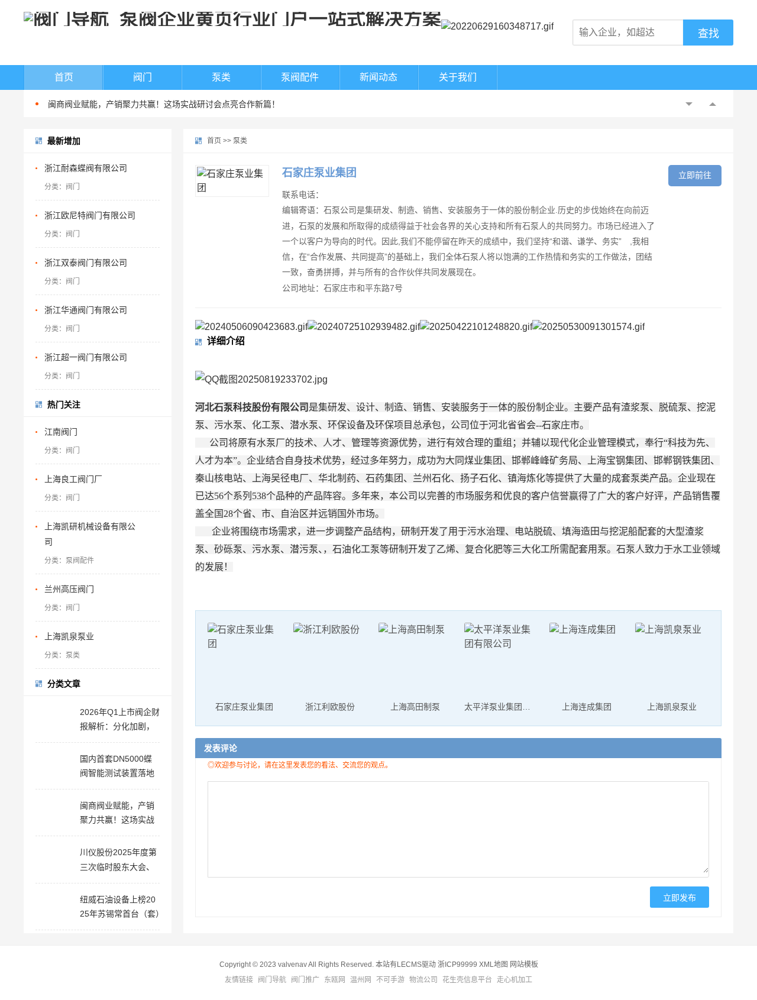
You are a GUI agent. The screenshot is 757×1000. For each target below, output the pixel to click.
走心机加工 (514, 980)
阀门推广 (305, 980)
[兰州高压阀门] (151, 589)
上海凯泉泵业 (69, 636)
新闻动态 (378, 77)
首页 (63, 77)
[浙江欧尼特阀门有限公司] (151, 215)
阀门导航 (272, 980)
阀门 (142, 77)
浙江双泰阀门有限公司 (85, 262)
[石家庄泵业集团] (232, 181)
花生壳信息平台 (467, 980)
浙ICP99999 (457, 964)
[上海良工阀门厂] (151, 479)
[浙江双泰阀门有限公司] (151, 262)
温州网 (360, 980)
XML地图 (493, 964)
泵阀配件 (300, 77)
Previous (689, 104)
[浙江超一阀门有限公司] (151, 357)
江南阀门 (60, 431)
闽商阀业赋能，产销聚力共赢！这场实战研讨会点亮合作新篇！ (164, 104)
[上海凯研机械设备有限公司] (151, 526)
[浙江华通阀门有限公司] (151, 310)
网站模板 (524, 964)
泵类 (221, 77)
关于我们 (458, 77)
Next (713, 104)
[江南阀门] (151, 432)
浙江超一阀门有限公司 (85, 357)
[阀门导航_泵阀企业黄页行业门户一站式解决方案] (232, 19)
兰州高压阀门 (69, 589)
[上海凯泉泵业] (151, 636)
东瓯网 (334, 980)
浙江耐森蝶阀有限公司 (85, 168)
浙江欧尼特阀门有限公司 (89, 215)
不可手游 (390, 980)
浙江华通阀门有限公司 (85, 310)
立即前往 (694, 175)
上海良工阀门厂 (73, 479)
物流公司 (423, 980)
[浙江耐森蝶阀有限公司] (151, 168)
